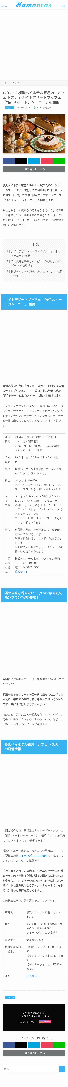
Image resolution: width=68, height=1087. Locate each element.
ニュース (9, 108)
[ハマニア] (34, 4)
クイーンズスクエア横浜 (33, 855)
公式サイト (21, 571)
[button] (9, 161)
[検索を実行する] (62, 1069)
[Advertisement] (34, 45)
